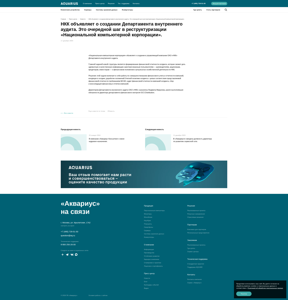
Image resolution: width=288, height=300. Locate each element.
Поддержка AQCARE (194, 267)
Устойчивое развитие (152, 256)
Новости (147, 278)
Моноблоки (148, 217)
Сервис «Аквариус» (194, 283)
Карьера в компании (151, 259)
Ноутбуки (147, 220)
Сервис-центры (193, 251)
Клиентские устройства (70, 10)
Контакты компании (194, 279)
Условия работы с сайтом (98, 295)
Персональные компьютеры (154, 210)
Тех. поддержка (123, 3)
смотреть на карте (67, 226)
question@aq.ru (68, 235)
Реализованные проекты (196, 210)
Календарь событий (151, 285)
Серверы (87, 10)
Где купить (197, 10)
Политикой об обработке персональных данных (265, 288)
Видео (146, 288)
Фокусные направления (196, 214)
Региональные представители (198, 233)
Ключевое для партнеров (196, 229)
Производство (149, 253)
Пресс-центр (100, 3)
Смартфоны (148, 227)
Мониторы (148, 214)
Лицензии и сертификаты (153, 266)
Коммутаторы (127, 10)
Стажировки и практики (152, 263)
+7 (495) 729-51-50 (199, 3)
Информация (149, 249)
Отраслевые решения (195, 217)
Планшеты (148, 224)
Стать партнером (213, 10)
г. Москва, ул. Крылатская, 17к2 (75, 223)
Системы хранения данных (106, 10)
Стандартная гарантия (195, 264)
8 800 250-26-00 (68, 244)
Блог (145, 281)
